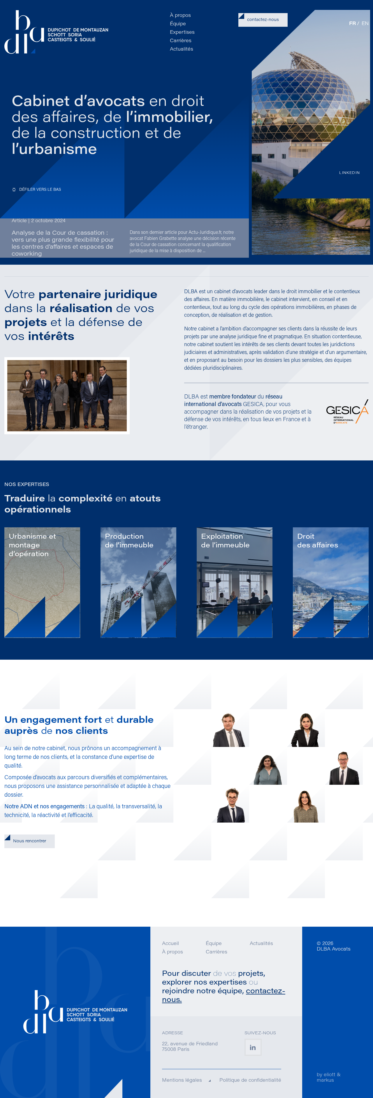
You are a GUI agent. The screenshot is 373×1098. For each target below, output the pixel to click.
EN (365, 24)
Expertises (182, 32)
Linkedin (349, 173)
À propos (180, 15)
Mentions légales (182, 1080)
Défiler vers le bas (40, 190)
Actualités (181, 49)
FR (352, 24)
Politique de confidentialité (250, 1080)
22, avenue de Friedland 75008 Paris (190, 1047)
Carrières (180, 41)
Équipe (178, 24)
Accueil (170, 944)
